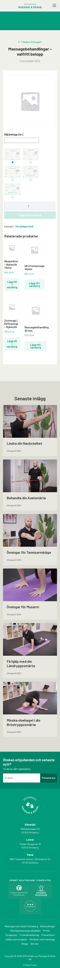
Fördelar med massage (42, 939)
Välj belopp (13, 134)
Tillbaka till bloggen (31, 41)
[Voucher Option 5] (12, 189)
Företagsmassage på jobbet (25, 930)
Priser (46, 930)
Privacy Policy (30, 965)
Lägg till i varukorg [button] (12, 284)
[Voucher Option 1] (12, 154)
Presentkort (48, 935)
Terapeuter (11, 935)
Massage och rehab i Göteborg (21, 926)
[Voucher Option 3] (12, 172)
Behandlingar (47, 926)
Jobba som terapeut (16, 939)
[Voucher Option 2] (30, 154)
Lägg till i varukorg (30, 215)
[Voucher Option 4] (30, 172)
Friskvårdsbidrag (29, 935)
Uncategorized (24, 226)
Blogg (25, 943)
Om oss (34, 943)
